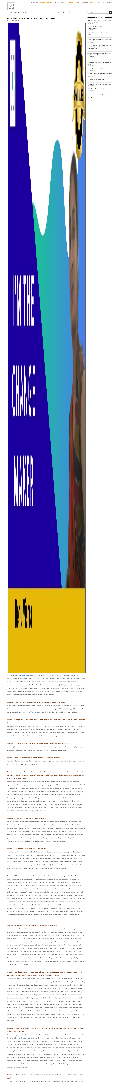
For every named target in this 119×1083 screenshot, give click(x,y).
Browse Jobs (34, 2)
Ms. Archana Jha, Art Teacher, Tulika (96, 79)
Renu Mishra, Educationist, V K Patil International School (31, 18)
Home (11, 12)
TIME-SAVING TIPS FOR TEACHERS (96, 88)
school (79, 882)
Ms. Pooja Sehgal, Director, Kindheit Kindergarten (99, 84)
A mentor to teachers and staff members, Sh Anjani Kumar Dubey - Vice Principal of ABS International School (99, 62)
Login (103, 2)
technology (22, 1038)
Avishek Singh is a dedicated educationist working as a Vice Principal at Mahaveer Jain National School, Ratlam (99, 54)
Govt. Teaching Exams (59, 2)
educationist (21, 675)
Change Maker (17, 12)
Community (84, 2)
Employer (109, 2)
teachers (53, 726)
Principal (33, 712)
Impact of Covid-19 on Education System (97, 68)
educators (71, 747)
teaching (38, 794)
